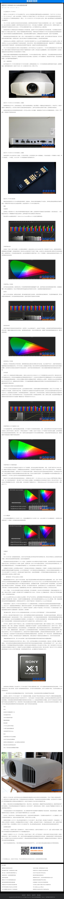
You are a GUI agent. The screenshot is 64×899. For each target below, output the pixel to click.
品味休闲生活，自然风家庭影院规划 (9, 875)
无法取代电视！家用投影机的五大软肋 (40, 868)
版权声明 (34, 895)
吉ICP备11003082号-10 (50, 897)
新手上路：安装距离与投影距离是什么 (9, 872)
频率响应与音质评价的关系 (7, 868)
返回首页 (24, 895)
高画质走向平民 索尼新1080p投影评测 (9, 884)
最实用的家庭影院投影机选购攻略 (8, 882)
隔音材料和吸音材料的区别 (38, 875)
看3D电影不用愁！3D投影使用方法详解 (9, 870)
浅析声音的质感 (5, 877)
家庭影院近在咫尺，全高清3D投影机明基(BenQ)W (43, 877)
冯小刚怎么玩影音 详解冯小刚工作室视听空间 (42, 884)
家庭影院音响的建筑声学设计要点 (39, 879)
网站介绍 (28, 895)
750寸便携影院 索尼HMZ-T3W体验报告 (9, 889)
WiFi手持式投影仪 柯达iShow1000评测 (9, 886)
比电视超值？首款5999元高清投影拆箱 (40, 882)
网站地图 (38, 895)
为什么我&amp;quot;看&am (38, 886)
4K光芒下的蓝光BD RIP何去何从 (39, 872)
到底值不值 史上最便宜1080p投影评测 (40, 870)
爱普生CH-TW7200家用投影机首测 (9, 879)
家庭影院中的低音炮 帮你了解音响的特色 (41, 889)
